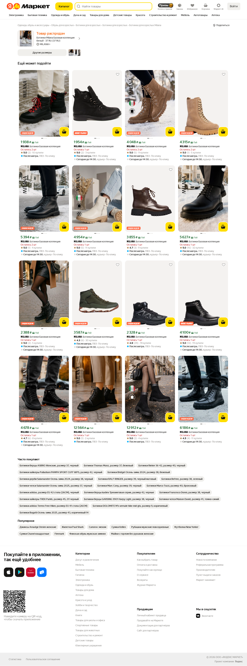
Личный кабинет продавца (151, 615)
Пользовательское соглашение (43, 659)
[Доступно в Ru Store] (42, 576)
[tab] (16, 15)
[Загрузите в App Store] (8, 576)
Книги (78, 615)
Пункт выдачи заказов (208, 575)
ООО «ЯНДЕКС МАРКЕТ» (229, 657)
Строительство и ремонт (89, 635)
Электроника (82, 580)
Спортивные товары (86, 625)
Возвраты (142, 580)
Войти (234, 6)
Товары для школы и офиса (90, 620)
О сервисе (142, 575)
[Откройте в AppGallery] (30, 576)
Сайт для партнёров (148, 630)
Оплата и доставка (147, 564)
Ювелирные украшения (88, 645)
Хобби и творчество (86, 605)
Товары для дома (84, 590)
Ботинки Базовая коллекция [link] (40, 146)
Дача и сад (81, 610)
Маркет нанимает (205, 580)
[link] (49, 465)
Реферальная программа (209, 564)
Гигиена (79, 575)
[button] (49, 52)
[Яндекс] (239, 661)
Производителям (205, 570)
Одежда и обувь (84, 585)
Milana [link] (25, 146)
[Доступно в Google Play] (19, 576)
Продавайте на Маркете (150, 620)
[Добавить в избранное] (64, 74)
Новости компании (206, 559)
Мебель (79, 564)
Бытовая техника (84, 570)
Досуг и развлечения (87, 559)
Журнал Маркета (146, 585)
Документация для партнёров (153, 625)
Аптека (79, 595)
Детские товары (84, 640)
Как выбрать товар (147, 559)
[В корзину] (64, 132)
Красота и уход (83, 600)
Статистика (15, 659)
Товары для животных (87, 630)
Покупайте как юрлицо (149, 570)
